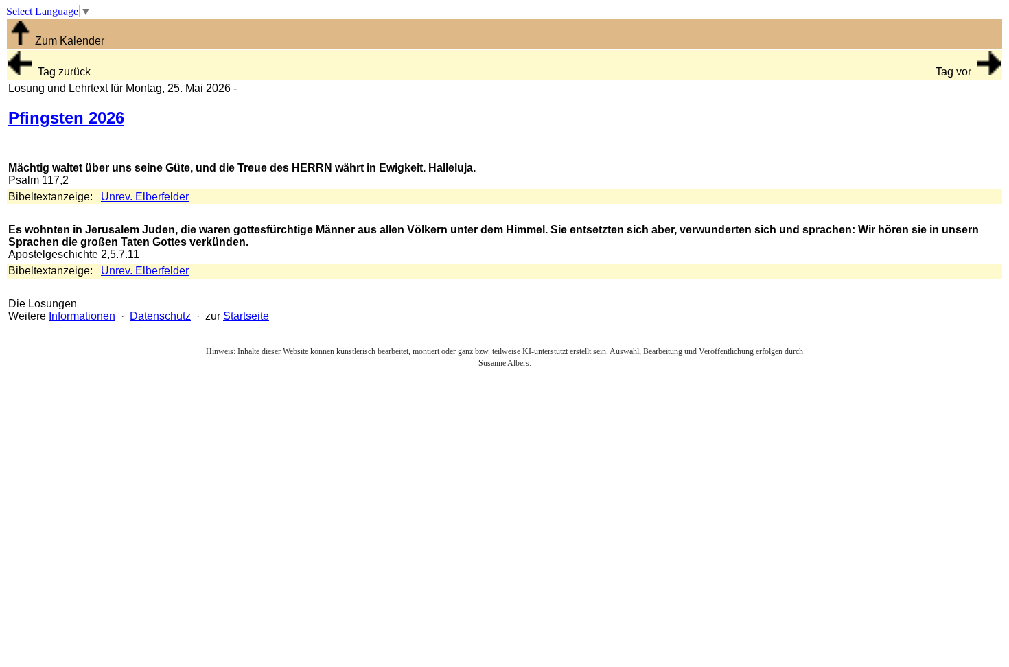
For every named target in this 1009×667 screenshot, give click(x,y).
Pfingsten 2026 (66, 117)
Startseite (246, 316)
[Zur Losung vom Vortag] (20, 72)
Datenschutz (160, 316)
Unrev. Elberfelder (145, 196)
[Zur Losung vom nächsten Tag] (989, 72)
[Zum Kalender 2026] (20, 41)
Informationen (82, 316)
